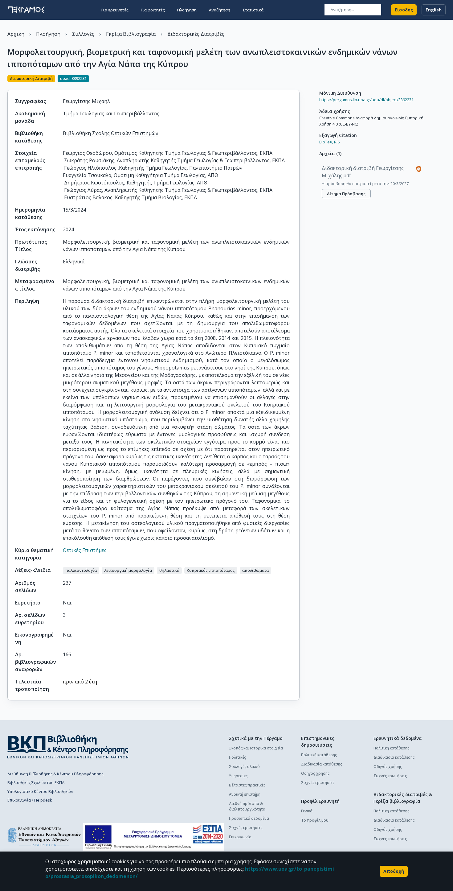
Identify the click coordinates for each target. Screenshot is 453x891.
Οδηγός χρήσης (315, 773)
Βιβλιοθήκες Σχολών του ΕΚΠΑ (35, 782)
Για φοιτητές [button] (153, 10)
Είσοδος (404, 10)
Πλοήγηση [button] (187, 10)
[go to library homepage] (68, 746)
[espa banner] (153, 837)
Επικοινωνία (240, 836)
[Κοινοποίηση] (297, 79)
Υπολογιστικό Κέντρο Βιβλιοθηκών (40, 791)
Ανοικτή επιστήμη (244, 794)
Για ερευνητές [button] (115, 10)
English (434, 10)
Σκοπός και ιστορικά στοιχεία (256, 748)
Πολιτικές (237, 757)
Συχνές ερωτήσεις (245, 827)
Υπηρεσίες (238, 775)
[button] (81, 570)
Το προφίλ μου (315, 820)
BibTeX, (326, 142)
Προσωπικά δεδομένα (249, 818)
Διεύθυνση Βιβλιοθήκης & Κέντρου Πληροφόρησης (55, 774)
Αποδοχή (393, 871)
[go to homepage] (26, 10)
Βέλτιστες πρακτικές (247, 785)
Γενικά (306, 811)
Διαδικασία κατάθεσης (321, 764)
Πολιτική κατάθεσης (319, 754)
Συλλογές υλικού (244, 766)
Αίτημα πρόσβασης (346, 193)
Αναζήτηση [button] (219, 10)
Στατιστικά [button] (253, 10)
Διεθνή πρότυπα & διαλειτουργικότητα (247, 806)
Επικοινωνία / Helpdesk (29, 800)
